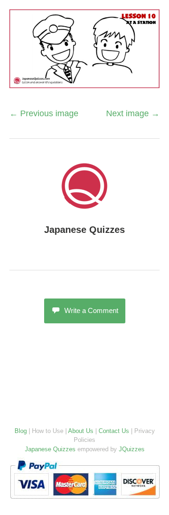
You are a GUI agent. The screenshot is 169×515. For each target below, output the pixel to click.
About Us (80, 430)
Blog (21, 430)
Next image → (133, 113)
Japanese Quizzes (84, 229)
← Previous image (43, 113)
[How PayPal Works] (85, 500)
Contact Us (114, 430)
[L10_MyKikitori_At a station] (84, 83)
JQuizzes (132, 449)
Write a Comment (91, 310)
